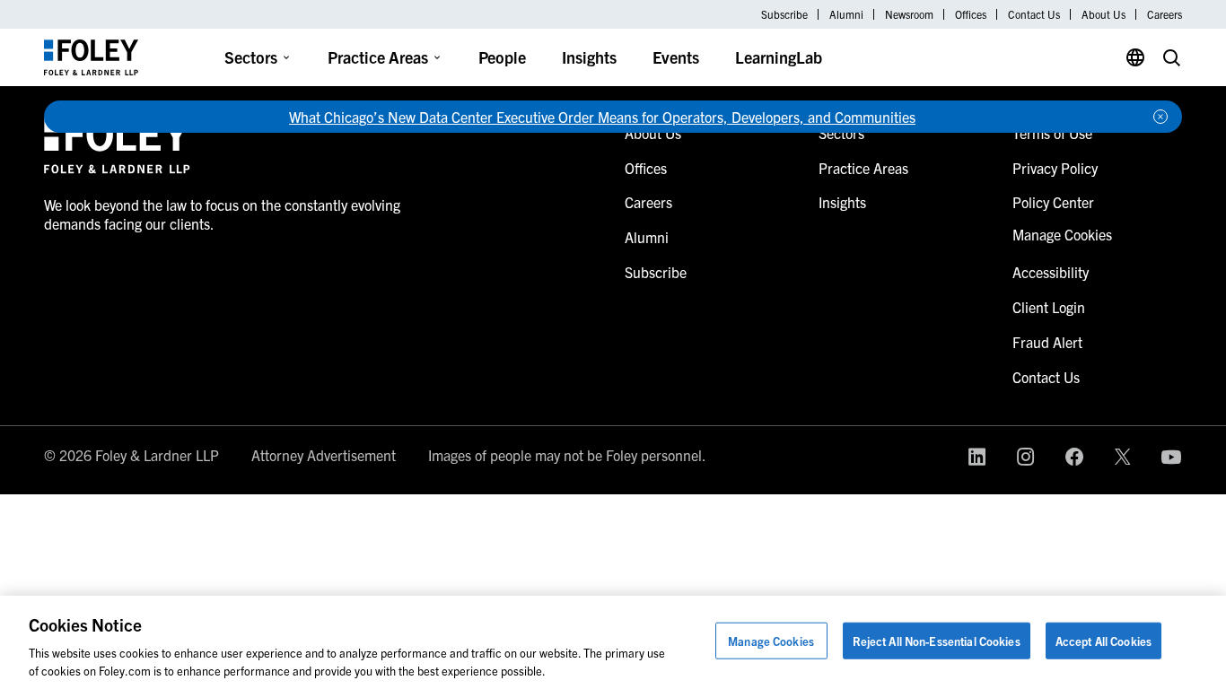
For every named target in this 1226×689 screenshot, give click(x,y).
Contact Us (1034, 14)
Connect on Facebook (1074, 456)
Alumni (846, 14)
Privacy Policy (1055, 168)
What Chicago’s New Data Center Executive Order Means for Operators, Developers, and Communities (602, 117)
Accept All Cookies (1103, 641)
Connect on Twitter (1123, 456)
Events (675, 57)
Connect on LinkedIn (977, 456)
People (502, 57)
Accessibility (1050, 272)
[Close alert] (1160, 116)
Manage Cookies (771, 641)
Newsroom (909, 14)
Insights (589, 57)
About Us (1103, 14)
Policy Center (1053, 202)
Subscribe (784, 14)
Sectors (250, 57)
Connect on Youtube (1171, 456)
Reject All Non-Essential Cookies (936, 641)
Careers (1164, 14)
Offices (970, 14)
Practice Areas (378, 57)
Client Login (1048, 307)
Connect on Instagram (1026, 456)
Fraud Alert (1047, 342)
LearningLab (778, 57)
